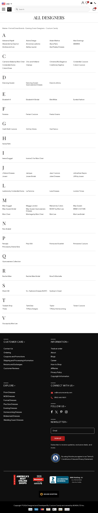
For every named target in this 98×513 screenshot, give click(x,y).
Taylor (52, 306)
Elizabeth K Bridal (32, 100)
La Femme (30, 191)
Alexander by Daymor (10, 44)
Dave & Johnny (55, 83)
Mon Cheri (6, 214)
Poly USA (29, 244)
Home (4, 28)
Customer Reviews (11, 368)
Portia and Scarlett (57, 244)
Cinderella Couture (80, 62)
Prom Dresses (9, 392)
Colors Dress (7, 68)
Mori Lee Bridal (78, 214)
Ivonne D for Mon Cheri (35, 158)
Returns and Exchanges (13, 364)
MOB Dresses (9, 396)
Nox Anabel (6, 229)
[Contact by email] (91, 2)
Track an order (56, 349)
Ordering (7, 353)
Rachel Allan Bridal (33, 276)
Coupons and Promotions (14, 356)
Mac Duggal (7, 206)
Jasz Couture (55, 173)
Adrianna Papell (8, 41)
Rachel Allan (7, 276)
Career (53, 360)
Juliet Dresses (55, 176)
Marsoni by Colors (56, 206)
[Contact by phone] (95, 3)
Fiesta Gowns (55, 114)
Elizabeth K (6, 100)
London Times (78, 191)
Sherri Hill (5, 291)
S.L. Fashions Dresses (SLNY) (36, 291)
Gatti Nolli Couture (9, 129)
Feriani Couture (32, 114)
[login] (83, 4)
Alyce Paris (54, 44)
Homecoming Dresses (13, 412)
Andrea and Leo (8, 47)
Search (17, 9)
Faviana (5, 114)
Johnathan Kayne (80, 173)
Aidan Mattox (55, 41)
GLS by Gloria (31, 129)
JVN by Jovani (78, 176)
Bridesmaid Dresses (12, 416)
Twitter (56, 412)
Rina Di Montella (56, 276)
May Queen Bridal (9, 209)
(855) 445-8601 (60, 397)
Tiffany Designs (32, 309)
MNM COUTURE (79, 209)
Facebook (52, 412)
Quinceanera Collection (11, 262)
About (53, 353)
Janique (29, 173)
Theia (4, 309)
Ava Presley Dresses (57, 47)
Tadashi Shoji (7, 306)
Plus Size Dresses (11, 404)
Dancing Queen (8, 83)
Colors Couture (79, 65)
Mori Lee (53, 214)
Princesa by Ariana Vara (11, 247)
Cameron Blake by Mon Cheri (13, 62)
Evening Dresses (10, 408)
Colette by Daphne (57, 65)
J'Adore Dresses (8, 173)
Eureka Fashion (78, 100)
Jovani (4, 176)
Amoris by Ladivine (33, 44)
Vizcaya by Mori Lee (9, 324)
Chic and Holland (32, 62)
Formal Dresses (10, 400)
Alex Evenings (78, 41)
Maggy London (32, 206)
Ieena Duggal (7, 158)
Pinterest (61, 412)
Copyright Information (60, 376)
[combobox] (52, 9)
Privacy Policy (56, 372)
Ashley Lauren (31, 47)
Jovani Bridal (31, 176)
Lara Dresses (54, 191)
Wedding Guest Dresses (13, 420)
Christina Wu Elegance (58, 62)
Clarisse (29, 65)
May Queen (77, 206)
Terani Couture (79, 306)
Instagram (66, 412)
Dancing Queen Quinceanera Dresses (34, 84)
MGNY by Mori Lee (57, 209)
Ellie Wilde (53, 100)
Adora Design (31, 41)
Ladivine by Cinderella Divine (13, 191)
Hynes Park (6, 144)
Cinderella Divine (8, 65)
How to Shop (56, 364)
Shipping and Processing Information (18, 360)
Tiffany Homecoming (58, 309)
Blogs (53, 356)
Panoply (5, 244)
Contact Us (8, 349)
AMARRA (76, 44)
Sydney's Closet (56, 291)
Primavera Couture (80, 244)
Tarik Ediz (29, 306)
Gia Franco (54, 129)
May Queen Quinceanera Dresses (35, 210)
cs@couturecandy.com (63, 393)
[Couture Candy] (9, 9)
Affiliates (54, 368)
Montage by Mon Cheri (35, 214)
